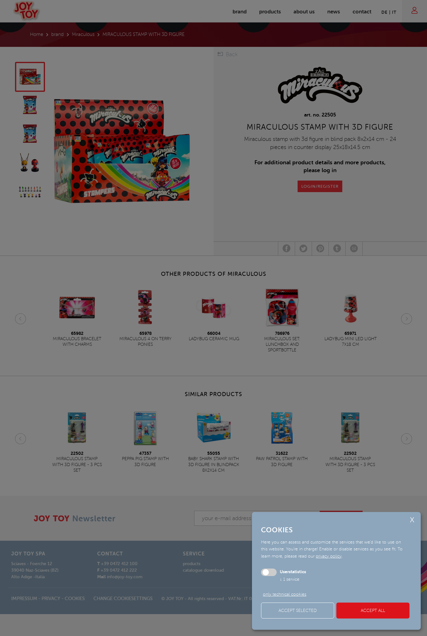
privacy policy (329, 556)
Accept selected (298, 610)
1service (289, 579)
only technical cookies (284, 594)
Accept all (373, 610)
